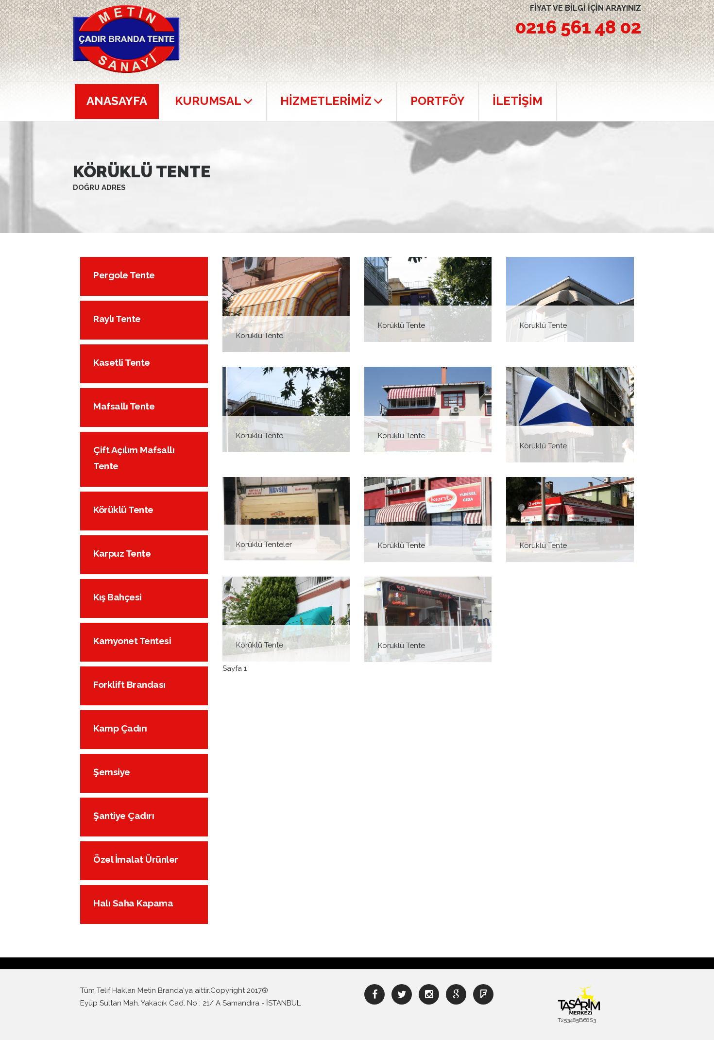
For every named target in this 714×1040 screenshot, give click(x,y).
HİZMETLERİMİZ (326, 101)
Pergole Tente (124, 275)
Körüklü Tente (123, 509)
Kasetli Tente (121, 362)
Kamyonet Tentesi (132, 640)
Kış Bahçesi (117, 597)
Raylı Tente (117, 318)
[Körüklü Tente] (286, 304)
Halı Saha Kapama (133, 903)
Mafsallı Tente (123, 406)
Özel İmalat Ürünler (135, 859)
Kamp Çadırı (120, 728)
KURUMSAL (208, 101)
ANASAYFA (116, 101)
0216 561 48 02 (578, 27)
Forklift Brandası (129, 684)
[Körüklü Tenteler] (286, 518)
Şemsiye (111, 772)
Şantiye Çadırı (123, 815)
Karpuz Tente (122, 553)
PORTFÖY (437, 101)
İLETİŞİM (518, 101)
